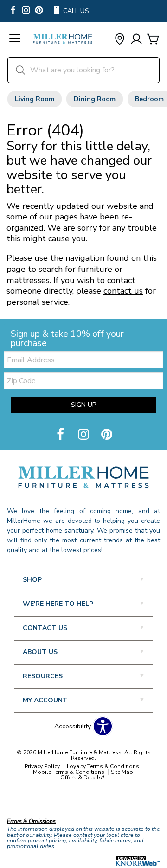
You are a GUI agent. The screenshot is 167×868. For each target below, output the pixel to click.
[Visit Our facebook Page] (13, 11)
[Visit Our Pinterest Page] (106, 435)
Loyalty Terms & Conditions (103, 766)
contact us (123, 290)
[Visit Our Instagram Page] (84, 435)
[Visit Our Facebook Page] (61, 435)
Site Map (122, 772)
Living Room (34, 99)
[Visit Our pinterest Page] (39, 11)
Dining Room (95, 99)
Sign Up (83, 404)
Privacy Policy (42, 766)
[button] (14, 39)
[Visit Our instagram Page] (26, 11)
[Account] (136, 39)
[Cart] (153, 39)
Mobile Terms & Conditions (68, 772)
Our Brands (24, 801)
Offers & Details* (82, 777)
